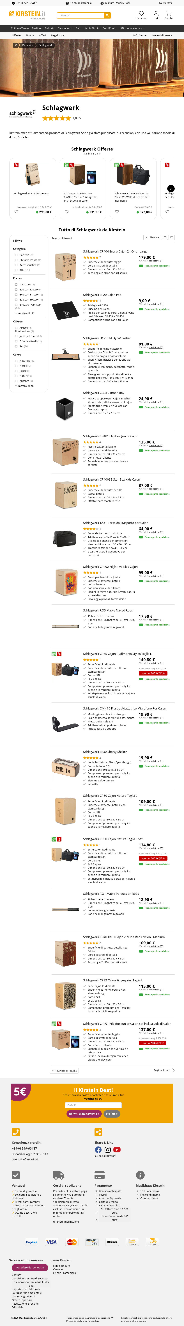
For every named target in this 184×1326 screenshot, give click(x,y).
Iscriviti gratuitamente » (84, 1113)
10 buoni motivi (149, 1191)
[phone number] (50, 1132)
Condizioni (18, 1278)
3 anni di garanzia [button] (81, 2)
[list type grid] (172, 237)
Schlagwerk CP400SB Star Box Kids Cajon (111, 479)
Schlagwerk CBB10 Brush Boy (103, 393)
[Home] (27, 15)
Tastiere (37, 28)
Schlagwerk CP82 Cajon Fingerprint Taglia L (113, 980)
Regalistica (57, 35)
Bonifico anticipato (110, 1191)
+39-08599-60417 (26, 3)
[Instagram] (107, 1150)
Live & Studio (91, 28)
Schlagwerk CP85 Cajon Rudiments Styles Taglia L (117, 654)
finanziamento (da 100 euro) (115, 1218)
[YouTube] (117, 1150)
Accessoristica (135, 28)
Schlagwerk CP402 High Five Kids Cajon (110, 567)
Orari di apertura (22, 1300)
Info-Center (140, 35)
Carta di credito (108, 1202)
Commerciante (149, 1198)
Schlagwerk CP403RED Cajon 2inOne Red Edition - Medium (124, 937)
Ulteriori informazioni (25, 1159)
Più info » (112, 1113)
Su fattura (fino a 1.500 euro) (114, 1210)
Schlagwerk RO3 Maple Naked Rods (108, 610)
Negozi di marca (162, 35)
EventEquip (109, 28)
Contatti (16, 1275)
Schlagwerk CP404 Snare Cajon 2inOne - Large (115, 251)
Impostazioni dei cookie (26, 1289)
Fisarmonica (65, 28)
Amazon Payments (110, 1198)
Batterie (49, 28)
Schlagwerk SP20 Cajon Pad (102, 295)
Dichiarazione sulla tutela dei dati (31, 1283)
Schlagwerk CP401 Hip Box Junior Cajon (110, 436)
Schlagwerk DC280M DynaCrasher (107, 338)
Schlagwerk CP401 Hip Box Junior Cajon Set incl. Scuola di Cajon (127, 1024)
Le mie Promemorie (65, 1273)
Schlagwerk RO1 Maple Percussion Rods (111, 893)
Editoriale (17, 1307)
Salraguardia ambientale (27, 1293)
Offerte (16, 35)
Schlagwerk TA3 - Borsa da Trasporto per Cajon (115, 523)
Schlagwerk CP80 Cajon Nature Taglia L (110, 795)
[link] (92, 1245)
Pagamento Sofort (109, 1205)
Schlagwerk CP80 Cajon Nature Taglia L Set (112, 839)
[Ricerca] (107, 15)
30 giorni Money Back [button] (117, 2)
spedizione (104, 1317)
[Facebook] (98, 1150)
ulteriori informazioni (66, 1221)
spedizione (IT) (156, 260)
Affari (42, 35)
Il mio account (61, 1265)
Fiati (77, 28)
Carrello (58, 1269)
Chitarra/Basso (20, 28)
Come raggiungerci (23, 1296)
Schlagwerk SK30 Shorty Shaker (105, 752)
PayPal (103, 1194)
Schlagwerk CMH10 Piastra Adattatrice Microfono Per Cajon (124, 708)
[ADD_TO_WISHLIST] (16, 212)
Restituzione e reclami (25, 1303)
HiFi (121, 28)
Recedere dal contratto (30, 1267)
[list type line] (165, 237)
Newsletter (165, 3)
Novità (30, 35)
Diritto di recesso (37, 1278)
